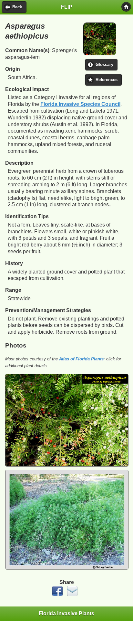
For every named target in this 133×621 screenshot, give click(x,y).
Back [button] (17, 7)
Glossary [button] (104, 64)
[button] (126, 7)
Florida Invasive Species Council (80, 104)
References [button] (107, 80)
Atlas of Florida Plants (81, 359)
